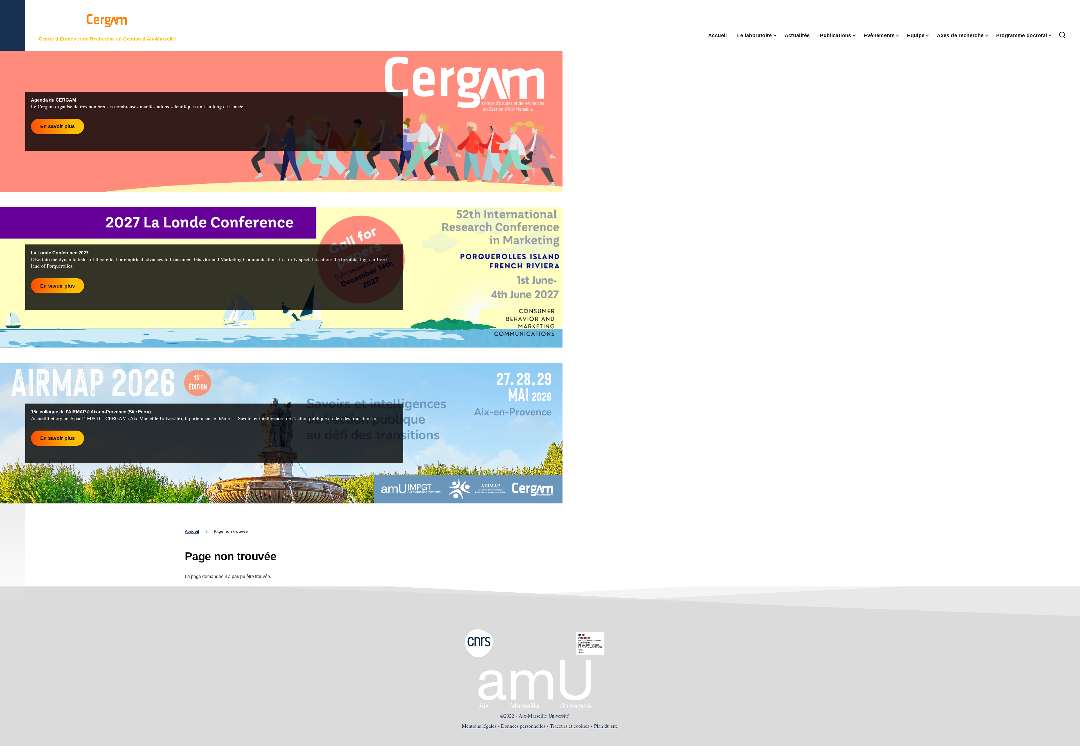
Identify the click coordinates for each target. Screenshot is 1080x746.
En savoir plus (57, 126)
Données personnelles (523, 725)
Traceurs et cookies (569, 725)
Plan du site (606, 725)
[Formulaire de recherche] (1062, 35)
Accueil (192, 531)
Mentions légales (479, 725)
